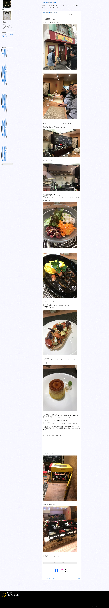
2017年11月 (4, 150)
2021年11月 (4, 104)
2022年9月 (4, 94)
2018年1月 (4, 148)
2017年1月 (4, 160)
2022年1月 (4, 102)
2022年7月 (4, 96)
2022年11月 (4, 92)
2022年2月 (4, 101)
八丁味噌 (3, 42)
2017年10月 (4, 151)
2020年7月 (4, 119)
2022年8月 (4, 95)
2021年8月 (4, 107)
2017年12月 (4, 149)
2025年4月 (4, 64)
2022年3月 (4, 100)
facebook (106, 606)
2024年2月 (4, 78)
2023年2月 (4, 89)
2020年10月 (4, 116)
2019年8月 (4, 130)
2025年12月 (4, 57)
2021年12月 (4, 103)
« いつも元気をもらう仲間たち (49, 578)
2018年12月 (4, 138)
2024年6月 (4, 74)
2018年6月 (4, 143)
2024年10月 (4, 70)
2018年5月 (4, 144)
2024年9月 (4, 71)
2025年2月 (4, 66)
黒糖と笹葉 (4, 37)
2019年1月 (4, 137)
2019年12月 (4, 126)
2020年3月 (4, 123)
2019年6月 (4, 132)
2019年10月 (4, 128)
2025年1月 (4, 67)
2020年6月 (4, 120)
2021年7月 (4, 108)
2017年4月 (4, 157)
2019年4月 (4, 134)
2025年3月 (4, 65)
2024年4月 (4, 76)
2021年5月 (4, 110)
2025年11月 (4, 58)
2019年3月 (4, 135)
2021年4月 (4, 111)
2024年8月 (4, 72)
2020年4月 (4, 122)
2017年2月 (4, 159)
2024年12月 (4, 68)
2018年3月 (4, 146)
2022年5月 (4, 98)
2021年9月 (4, 106)
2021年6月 (4, 109)
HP (89, 606)
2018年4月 (4, 145)
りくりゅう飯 (4, 36)
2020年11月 (4, 115)
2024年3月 (4, 77)
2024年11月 (4, 69)
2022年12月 (4, 91)
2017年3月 (4, 158)
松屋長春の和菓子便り (50, 2)
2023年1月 (4, 90)
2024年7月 (4, 73)
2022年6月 (4, 97)
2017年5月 (4, 156)
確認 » (79, 578)
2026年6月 (4, 51)
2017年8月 (4, 153)
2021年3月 (4, 112)
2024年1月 (4, 79)
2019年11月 (4, 127)
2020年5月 (4, 121)
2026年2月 (4, 55)
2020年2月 (4, 124)
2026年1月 (4, 56)
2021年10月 (4, 105)
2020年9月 (4, 117)
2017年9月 (4, 152)
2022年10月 (4, 93)
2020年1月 (4, 125)
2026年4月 (4, 53)
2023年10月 (4, 82)
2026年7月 (4, 50)
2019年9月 (4, 129)
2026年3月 (4, 54)
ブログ (78, 14)
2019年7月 (4, 131)
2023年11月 (4, 81)
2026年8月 (4, 49)
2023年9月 (4, 83)
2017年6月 (4, 155)
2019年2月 (4, 136)
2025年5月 (4, 63)
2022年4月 (4, 99)
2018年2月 (4, 147)
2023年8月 (4, 84)
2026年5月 (4, 52)
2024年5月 (4, 75)
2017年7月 (4, 154)
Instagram (96, 606)
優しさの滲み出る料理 (50, 12)
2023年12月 (4, 80)
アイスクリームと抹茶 (6, 43)
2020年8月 (4, 118)
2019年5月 (4, 133)
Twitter (101, 606)
